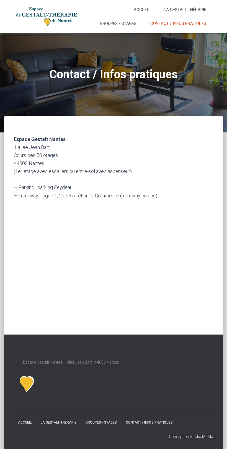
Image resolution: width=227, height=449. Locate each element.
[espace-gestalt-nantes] (46, 16)
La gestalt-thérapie (185, 9)
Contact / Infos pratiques (178, 23)
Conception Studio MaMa (191, 436)
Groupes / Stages (118, 23)
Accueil (142, 9)
